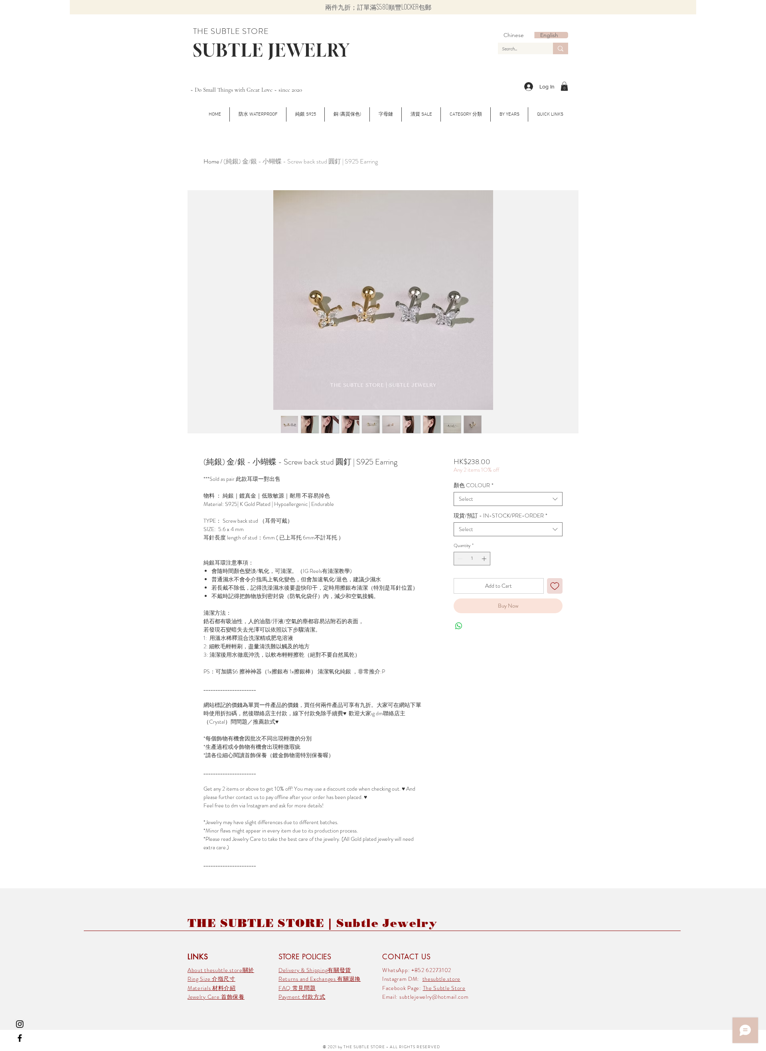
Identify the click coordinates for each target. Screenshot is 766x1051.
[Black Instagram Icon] (20, 1024)
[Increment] (484, 558)
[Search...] (560, 48)
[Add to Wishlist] (555, 586)
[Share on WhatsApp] (459, 626)
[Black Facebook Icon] (20, 1038)
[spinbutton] (472, 558)
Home (211, 161)
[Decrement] (459, 558)
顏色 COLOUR (474, 485)
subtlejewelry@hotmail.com (434, 997)
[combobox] (508, 499)
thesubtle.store (441, 979)
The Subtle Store (444, 988)
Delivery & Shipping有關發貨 (314, 970)
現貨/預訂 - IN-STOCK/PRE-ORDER (500, 515)
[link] (564, 86)
